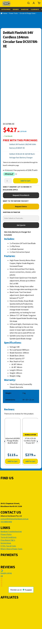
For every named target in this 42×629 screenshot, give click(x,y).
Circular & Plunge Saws (27, 13)
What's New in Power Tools (11, 549)
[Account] (34, 3)
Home (5, 13)
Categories (5, 9)
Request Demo (21, 206)
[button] (21, 578)
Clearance (35, 9)
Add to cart (25, 181)
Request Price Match (21, 195)
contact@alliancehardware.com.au (14, 519)
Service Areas (6, 543)
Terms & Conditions (8, 537)
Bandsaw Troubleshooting (11, 531)
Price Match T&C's (8, 540)
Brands (16, 9)
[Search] (28, 3)
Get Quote (21, 225)
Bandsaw (24, 9)
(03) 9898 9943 (6, 522)
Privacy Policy (6, 534)
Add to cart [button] (12, 461)
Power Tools (13, 13)
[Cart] (38, 3)
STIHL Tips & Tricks (8, 546)
